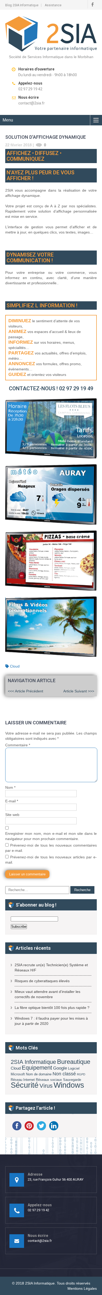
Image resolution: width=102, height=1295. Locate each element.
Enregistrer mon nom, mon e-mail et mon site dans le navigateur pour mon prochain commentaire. (51, 836)
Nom (10, 787)
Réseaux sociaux (49, 1080)
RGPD (81, 1074)
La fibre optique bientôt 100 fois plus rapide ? (52, 1007)
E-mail (11, 801)
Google (60, 1068)
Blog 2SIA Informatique (21, 5)
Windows (69, 1085)
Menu (8, 120)
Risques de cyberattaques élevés (42, 981)
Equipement (37, 1067)
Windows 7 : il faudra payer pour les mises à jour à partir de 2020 (51, 1021)
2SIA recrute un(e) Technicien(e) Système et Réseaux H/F (51, 967)
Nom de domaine (39, 1074)
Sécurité (24, 1085)
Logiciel (74, 1068)
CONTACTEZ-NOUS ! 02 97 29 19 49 (51, 388)
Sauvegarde (72, 1080)
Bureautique (73, 1061)
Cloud (15, 666)
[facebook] (92, 4)
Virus (46, 1085)
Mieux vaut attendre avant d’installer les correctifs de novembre (47, 994)
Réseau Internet (23, 1080)
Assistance (53, 5)
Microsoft (18, 1074)
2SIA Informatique (33, 1062)
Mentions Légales (82, 1288)
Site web (12, 815)
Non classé (64, 1073)
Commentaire (17, 745)
